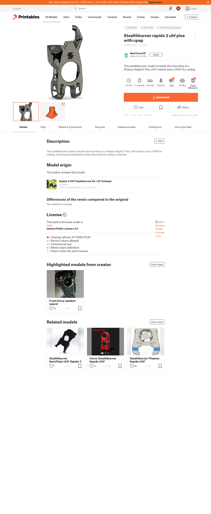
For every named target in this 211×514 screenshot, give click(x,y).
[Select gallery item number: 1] (61, 353)
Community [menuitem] (94, 16)
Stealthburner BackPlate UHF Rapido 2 (65, 360)
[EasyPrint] (170, 8)
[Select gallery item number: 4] (69, 353)
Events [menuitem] (141, 16)
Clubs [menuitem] (78, 16)
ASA (172, 85)
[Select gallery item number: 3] (66, 353)
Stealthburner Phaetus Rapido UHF (144, 360)
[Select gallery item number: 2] (64, 353)
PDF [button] (160, 141)
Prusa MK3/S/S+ (193, 86)
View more (157, 264)
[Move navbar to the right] (180, 17)
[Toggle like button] (51, 308)
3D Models (132, 27)
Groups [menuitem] (155, 16)
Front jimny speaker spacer (62, 302)
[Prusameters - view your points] (178, 8)
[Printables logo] (26, 17)
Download (162, 97)
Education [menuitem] (170, 16)
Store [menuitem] (66, 16)
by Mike (63, 184)
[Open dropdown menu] (195, 35)
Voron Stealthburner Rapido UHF (103, 360)
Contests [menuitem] (112, 16)
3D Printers (148, 27)
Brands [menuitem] (127, 16)
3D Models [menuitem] (51, 16)
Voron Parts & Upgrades (170, 27)
